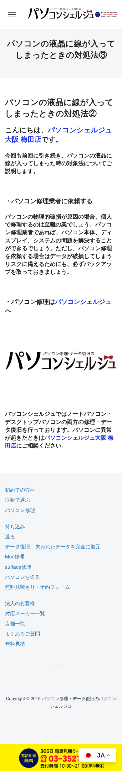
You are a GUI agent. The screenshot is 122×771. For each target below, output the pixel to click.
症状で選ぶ (17, 499)
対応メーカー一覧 (25, 613)
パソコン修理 (20, 510)
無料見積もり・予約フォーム (37, 586)
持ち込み (15, 526)
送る (10, 536)
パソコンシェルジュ (83, 301)
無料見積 (15, 643)
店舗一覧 (15, 623)
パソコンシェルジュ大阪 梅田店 (59, 134)
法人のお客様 (20, 603)
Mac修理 (14, 556)
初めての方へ (20, 489)
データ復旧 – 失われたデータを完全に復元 (52, 546)
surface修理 (18, 566)
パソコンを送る (22, 576)
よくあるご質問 (22, 633)
